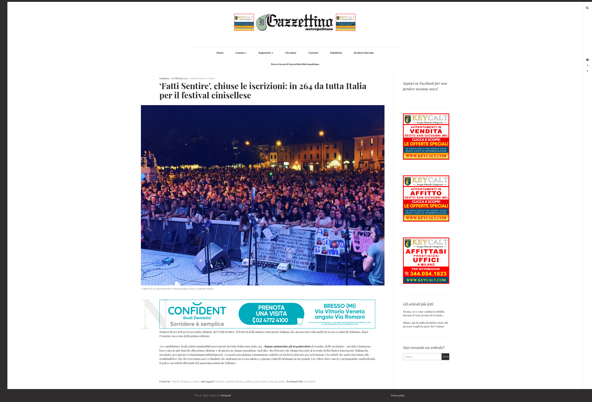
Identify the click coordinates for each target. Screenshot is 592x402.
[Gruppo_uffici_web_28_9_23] (426, 282)
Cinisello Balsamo (197, 78)
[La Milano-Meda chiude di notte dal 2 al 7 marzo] (587, 71)
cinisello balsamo (234, 381)
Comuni (241, 52)
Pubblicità (336, 52)
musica (282, 381)
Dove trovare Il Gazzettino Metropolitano (295, 64)
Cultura (211, 78)
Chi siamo (290, 52)
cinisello (219, 381)
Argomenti (266, 52)
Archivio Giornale (364, 52)
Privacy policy (398, 395)
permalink (309, 381)
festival (273, 381)
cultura (249, 381)
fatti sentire (261, 381)
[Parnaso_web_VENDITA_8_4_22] (426, 158)
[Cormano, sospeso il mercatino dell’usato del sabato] (587, 65)
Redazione (164, 78)
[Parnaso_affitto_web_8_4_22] (426, 220)
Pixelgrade (226, 395)
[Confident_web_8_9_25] (267, 327)
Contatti (313, 52)
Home (219, 52)
